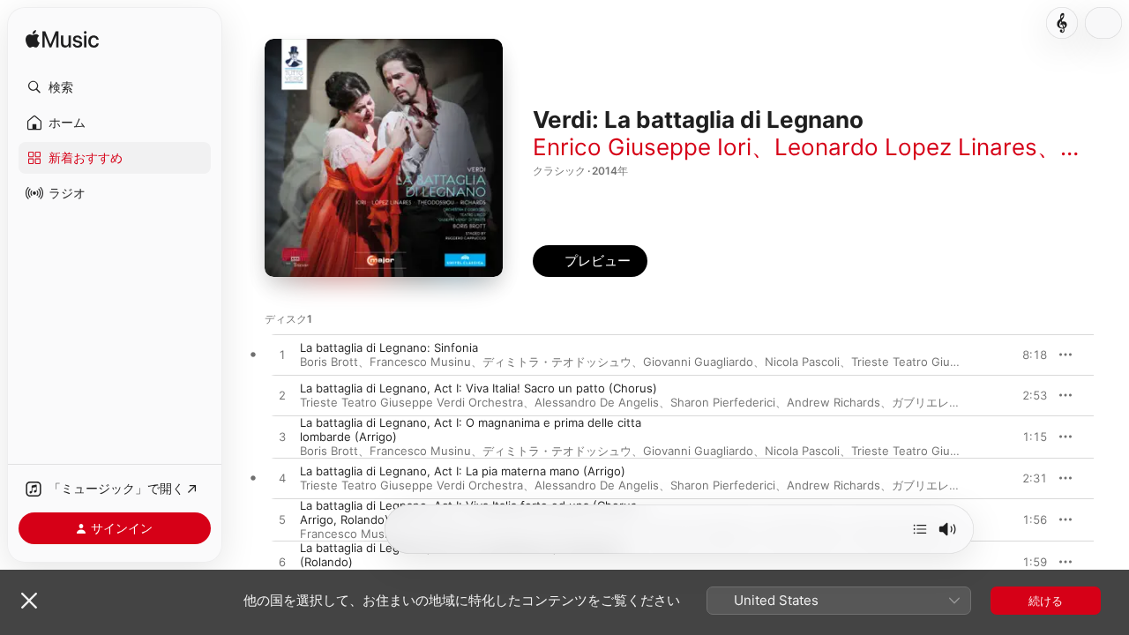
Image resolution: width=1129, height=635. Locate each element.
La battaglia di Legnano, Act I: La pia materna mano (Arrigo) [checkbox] (462, 471)
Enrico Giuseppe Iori (642, 147)
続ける (1045, 601)
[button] (114, 87)
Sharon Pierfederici (722, 402)
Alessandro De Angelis (597, 402)
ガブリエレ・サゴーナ (949, 402)
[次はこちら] (920, 529)
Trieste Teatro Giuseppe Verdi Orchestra (411, 402)
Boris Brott (329, 362)
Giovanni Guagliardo (698, 362)
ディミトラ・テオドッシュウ (557, 362)
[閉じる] (29, 601)
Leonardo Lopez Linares (905, 147)
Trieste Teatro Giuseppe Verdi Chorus (955, 362)
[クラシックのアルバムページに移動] (1062, 23)
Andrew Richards (833, 402)
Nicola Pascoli (802, 362)
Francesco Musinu (420, 362)
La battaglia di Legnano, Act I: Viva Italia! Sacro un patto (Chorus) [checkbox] (478, 388)
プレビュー (1025, 354)
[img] (62, 40)
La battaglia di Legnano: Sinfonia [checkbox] (389, 347)
